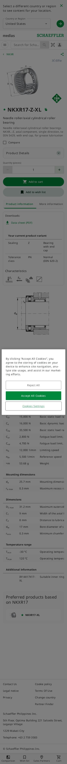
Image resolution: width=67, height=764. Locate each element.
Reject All (33, 385)
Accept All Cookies (33, 395)
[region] (33, 382)
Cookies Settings (34, 406)
